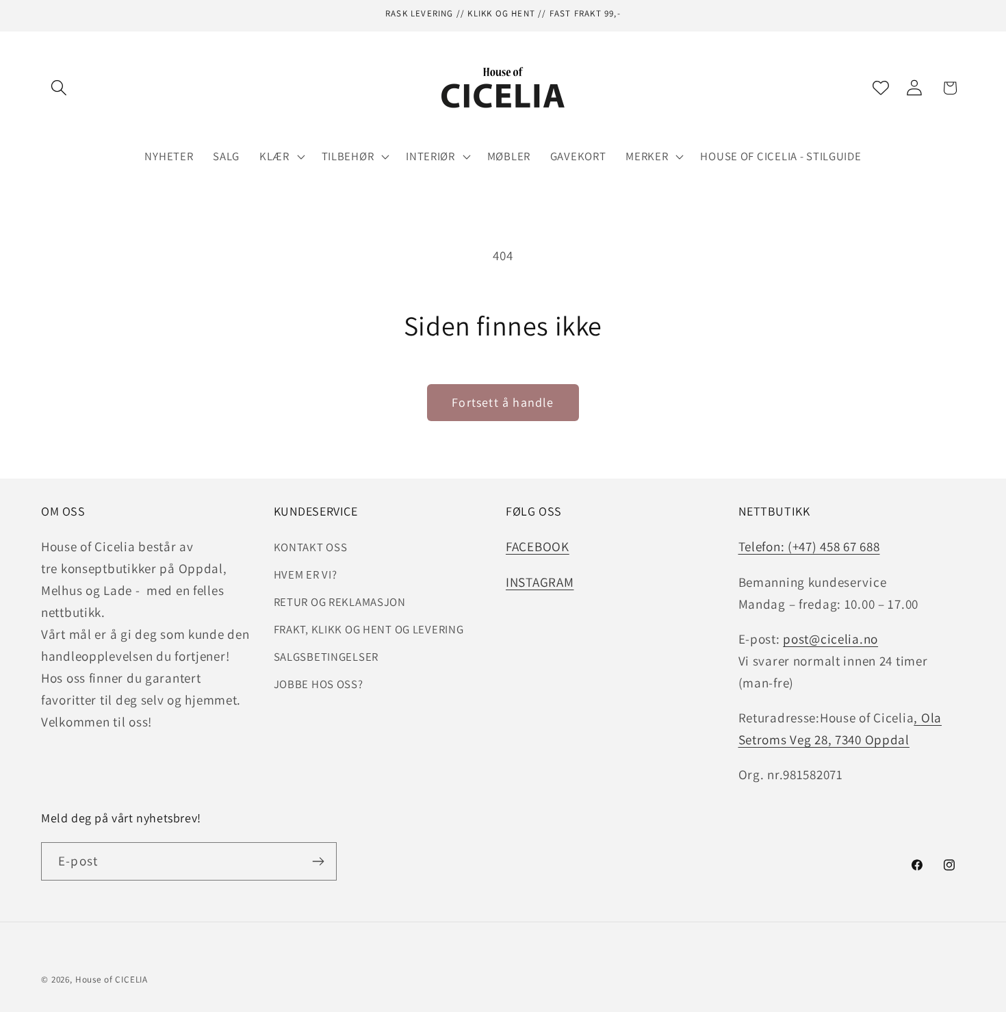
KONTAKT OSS (311, 547)
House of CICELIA (111, 979)
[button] (59, 88)
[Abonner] (318, 861)
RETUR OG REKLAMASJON (340, 601)
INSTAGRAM (539, 582)
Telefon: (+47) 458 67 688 (809, 546)
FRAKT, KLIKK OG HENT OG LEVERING (369, 629)
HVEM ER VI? (305, 574)
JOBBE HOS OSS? (318, 684)
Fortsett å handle (503, 402)
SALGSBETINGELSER (326, 656)
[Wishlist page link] (881, 87)
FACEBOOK (537, 546)
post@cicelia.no (830, 639)
